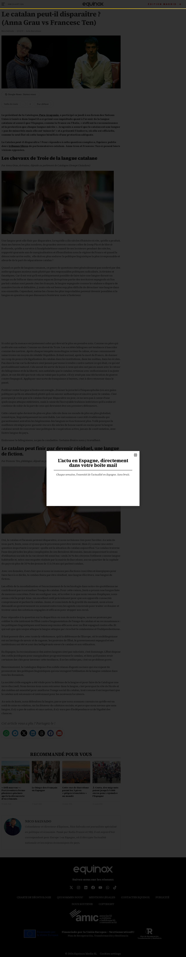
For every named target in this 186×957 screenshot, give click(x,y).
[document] (93, 478)
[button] (135, 455)
